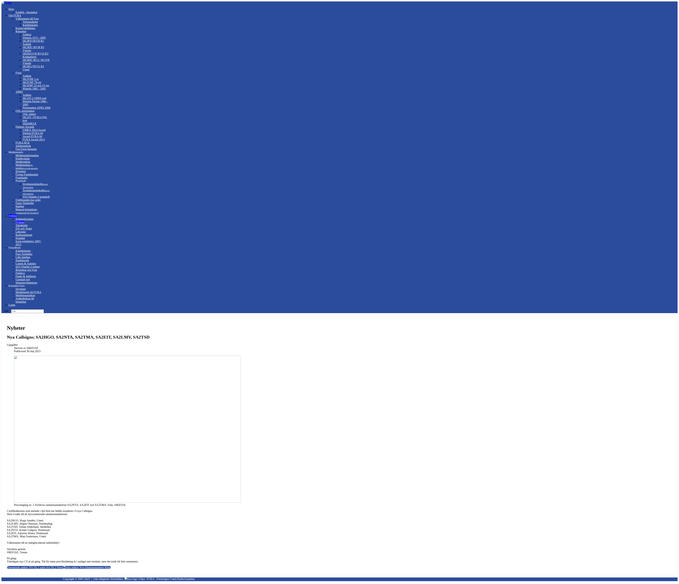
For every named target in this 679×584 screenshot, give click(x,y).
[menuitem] (11, 9)
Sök (6, 311)
